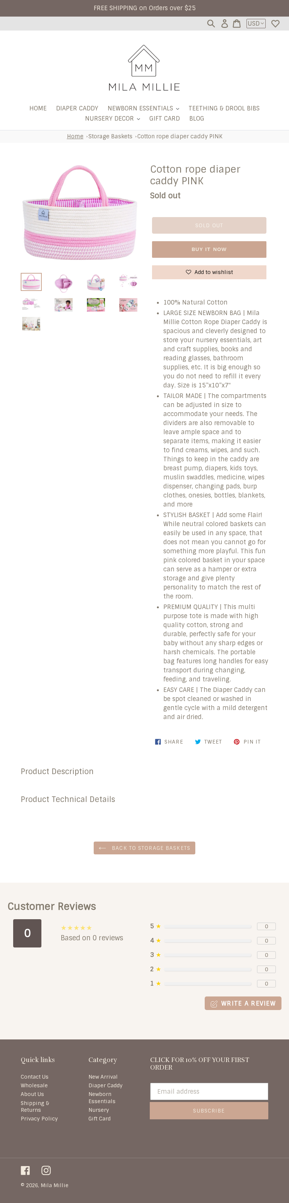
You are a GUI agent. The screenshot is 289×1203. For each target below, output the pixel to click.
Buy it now (209, 249)
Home (75, 136)
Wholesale (34, 1085)
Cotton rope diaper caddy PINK (179, 136)
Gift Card (99, 1118)
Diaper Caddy (105, 1085)
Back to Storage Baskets (150, 848)
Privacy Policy (39, 1118)
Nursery (98, 1110)
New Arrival (103, 1076)
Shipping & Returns (35, 1106)
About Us (32, 1094)
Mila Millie (54, 1185)
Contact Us (35, 1076)
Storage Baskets (110, 136)
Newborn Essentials (102, 1097)
